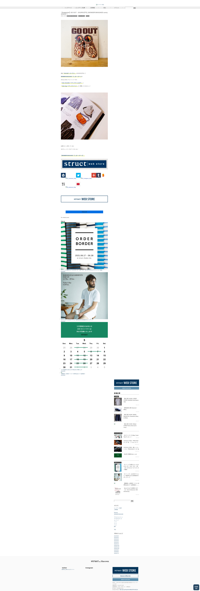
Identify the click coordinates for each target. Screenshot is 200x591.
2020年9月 (116, 550)
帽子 (115, 526)
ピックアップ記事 (80, 7)
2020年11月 (116, 547)
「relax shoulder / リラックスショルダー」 (72, 82)
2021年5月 (116, 537)
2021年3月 (116, 540)
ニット (115, 523)
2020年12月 (116, 545)
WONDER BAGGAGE (72, 16)
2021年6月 (116, 536)
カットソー (116, 520)
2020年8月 (116, 551)
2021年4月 (116, 539)
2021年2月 (116, 542)
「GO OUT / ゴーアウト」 (69, 73)
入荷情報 (92, 7)
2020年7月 (116, 553)
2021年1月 (116, 543)
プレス (87, 16)
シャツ (115, 521)
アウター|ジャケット (118, 517)
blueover (116, 512)
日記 (104, 7)
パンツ (115, 525)
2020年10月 (116, 548)
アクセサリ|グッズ (118, 518)
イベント (116, 7)
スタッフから (82, 16)
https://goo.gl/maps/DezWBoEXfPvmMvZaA (129, 589)
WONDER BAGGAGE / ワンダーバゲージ (71, 76)
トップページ (68, 7)
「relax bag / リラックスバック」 (69, 86)
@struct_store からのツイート (68, 569)
